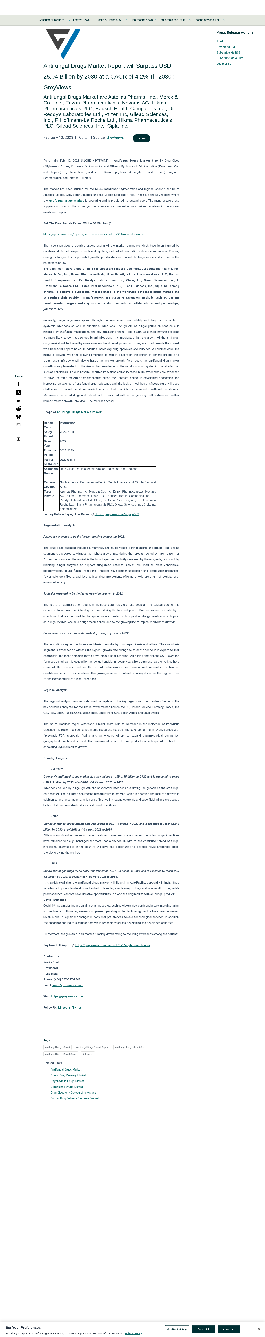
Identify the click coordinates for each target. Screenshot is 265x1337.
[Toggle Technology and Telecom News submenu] (224, 20)
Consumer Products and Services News (52, 20)
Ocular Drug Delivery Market (68, 1075)
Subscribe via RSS (228, 52)
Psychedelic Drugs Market (67, 1081)
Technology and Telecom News (207, 20)
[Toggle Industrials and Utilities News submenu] (190, 20)
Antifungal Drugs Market (57, 1047)
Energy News (81, 20)
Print (220, 41)
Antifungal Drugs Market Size (130, 1047)
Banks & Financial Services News (110, 20)
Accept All (229, 1329)
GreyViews (115, 137)
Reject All (203, 1329)
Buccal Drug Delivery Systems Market (75, 1098)
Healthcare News (142, 20)
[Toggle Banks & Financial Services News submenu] (127, 20)
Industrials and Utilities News (173, 20)
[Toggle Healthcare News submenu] (156, 20)
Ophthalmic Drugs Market (67, 1087)
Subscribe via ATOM (230, 58)
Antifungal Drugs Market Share (60, 1054)
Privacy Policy (133, 1333)
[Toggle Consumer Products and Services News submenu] (69, 20)
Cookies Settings (177, 1329)
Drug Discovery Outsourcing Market (73, 1092)
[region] (132, 1329)
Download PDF (226, 47)
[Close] (259, 1329)
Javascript (224, 63)
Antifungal (88, 1054)
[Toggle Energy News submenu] (93, 20)
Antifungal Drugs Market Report (92, 1047)
